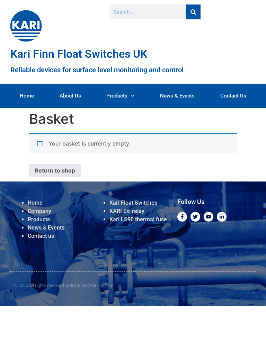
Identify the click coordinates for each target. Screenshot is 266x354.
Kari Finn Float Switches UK (78, 53)
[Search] (193, 11)
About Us (70, 96)
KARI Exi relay (127, 211)
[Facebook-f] (182, 217)
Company (39, 211)
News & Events (177, 96)
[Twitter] (195, 217)
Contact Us (233, 96)
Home (27, 96)
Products (116, 96)
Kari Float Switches (133, 202)
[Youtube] (208, 217)
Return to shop (55, 170)
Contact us (41, 236)
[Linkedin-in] (222, 217)
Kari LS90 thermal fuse (138, 219)
